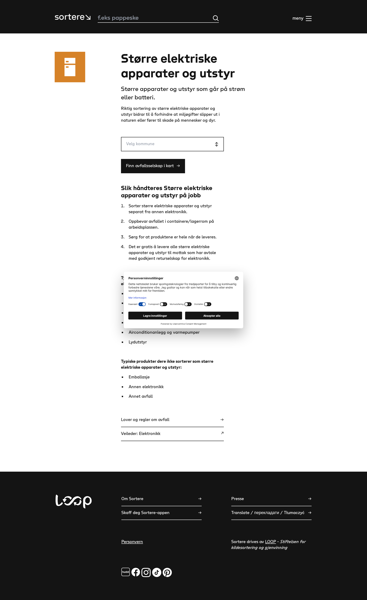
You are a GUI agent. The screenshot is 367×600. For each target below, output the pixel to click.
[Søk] (216, 18)
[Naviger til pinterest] (167, 572)
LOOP (270, 541)
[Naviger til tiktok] (156, 572)
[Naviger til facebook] (125, 572)
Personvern (132, 541)
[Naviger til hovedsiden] (73, 520)
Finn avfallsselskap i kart (153, 165)
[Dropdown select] (172, 144)
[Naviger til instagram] (146, 572)
